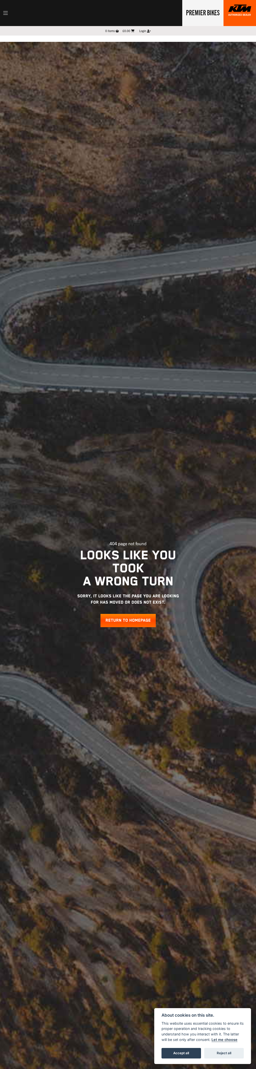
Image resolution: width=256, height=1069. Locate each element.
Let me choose (225, 1039)
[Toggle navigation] (5, 13)
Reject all (224, 1053)
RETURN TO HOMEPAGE (128, 620)
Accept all (181, 1053)
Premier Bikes (203, 12)
